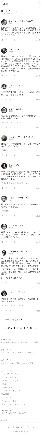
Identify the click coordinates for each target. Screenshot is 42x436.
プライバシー (31, 427)
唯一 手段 (35, 342)
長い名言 (22, 413)
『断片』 (5, 150)
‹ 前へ (9, 328)
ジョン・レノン (7, 398)
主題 (12, 427)
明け (35, 352)
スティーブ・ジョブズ (18, 252)
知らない (22, 352)
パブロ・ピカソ (7, 387)
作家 (10, 23)
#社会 (38, 76)
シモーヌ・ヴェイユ (17, 85)
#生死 (38, 100)
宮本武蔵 (5, 394)
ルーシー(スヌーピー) (10, 377)
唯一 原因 (25, 342)
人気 (8, 427)
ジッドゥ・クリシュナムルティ (22, 21)
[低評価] (6, 40)
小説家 (11, 111)
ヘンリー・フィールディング (21, 137)
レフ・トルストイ (16, 109)
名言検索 (4, 420)
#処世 (38, 155)
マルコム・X (14, 50)
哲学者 (11, 87)
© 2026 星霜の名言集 (21, 432)
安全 (3, 352)
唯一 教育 (15, 342)
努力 (4, 363)
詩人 (10, 200)
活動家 (11, 52)
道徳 (25, 363)
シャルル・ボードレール (19, 198)
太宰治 (4, 384)
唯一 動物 (5, 342)
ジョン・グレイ (15, 165)
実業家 (11, 254)
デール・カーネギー (9, 401)
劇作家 (11, 139)
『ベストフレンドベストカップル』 (16, 183)
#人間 (38, 40)
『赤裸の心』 (6, 211)
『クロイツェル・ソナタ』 (12, 122)
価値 (29, 352)
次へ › (33, 328)
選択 (18, 363)
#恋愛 (38, 128)
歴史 (31, 363)
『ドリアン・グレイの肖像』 (13, 306)
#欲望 (38, 216)
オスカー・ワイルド (17, 292)
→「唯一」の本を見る (11, 320)
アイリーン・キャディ (10, 391)
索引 (17, 427)
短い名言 (12, 413)
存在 (11, 363)
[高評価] (2, 40)
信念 (9, 352)
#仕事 (38, 242)
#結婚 (38, 188)
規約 (22, 427)
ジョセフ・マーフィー (10, 374)
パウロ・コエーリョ (9, 381)
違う (14, 352)
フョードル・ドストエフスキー (14, 404)
